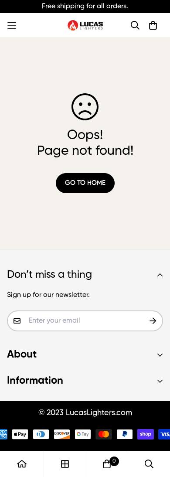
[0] (106, 464)
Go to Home (85, 183)
